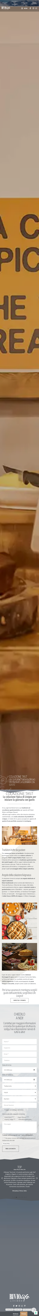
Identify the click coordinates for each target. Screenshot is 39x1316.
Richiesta (15, 1314)
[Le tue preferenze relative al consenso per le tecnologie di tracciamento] (36, 1313)
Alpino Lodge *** (24, 3)
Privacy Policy (6, 1143)
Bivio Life (23, 1172)
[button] (2, 1178)
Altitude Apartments (34, 3)
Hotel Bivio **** (4, 3)
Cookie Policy (18, 1309)
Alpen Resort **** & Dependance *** (15, 3)
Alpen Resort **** (23, 1117)
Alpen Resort (17, 1172)
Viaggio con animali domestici (14, 1110)
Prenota (23, 1314)
